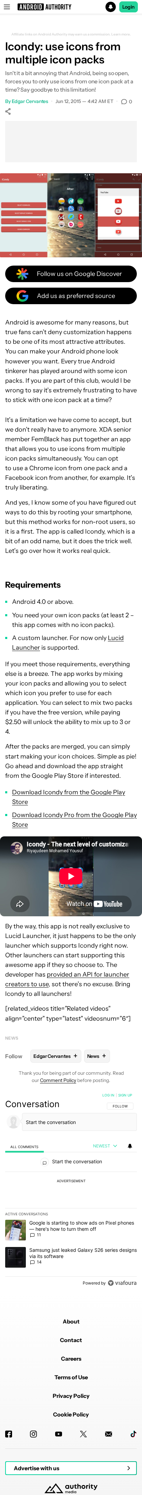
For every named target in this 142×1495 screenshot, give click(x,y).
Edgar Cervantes (30, 101)
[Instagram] (33, 1434)
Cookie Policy (71, 1414)
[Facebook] (8, 1434)
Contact (71, 1340)
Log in (108, 1095)
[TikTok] (133, 1434)
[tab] (24, 1146)
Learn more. (121, 34)
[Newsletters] (108, 1434)
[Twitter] (83, 1434)
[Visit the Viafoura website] (122, 1283)
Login (128, 7)
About (71, 1321)
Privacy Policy (71, 1395)
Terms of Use (71, 1377)
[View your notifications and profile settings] (130, 1146)
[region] (71, 1190)
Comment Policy (58, 1080)
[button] (71, 7)
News (11, 1038)
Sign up (125, 1095)
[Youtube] (58, 1434)
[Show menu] (7, 7)
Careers (71, 1358)
